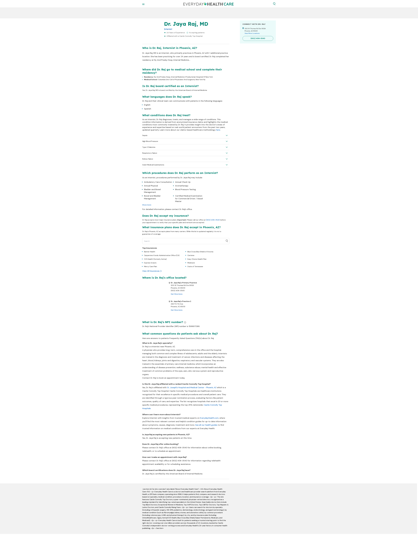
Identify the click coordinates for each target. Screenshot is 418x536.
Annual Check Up (182, 182)
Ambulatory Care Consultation (158, 182)
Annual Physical (151, 185)
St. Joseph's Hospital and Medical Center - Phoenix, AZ (191, 387)
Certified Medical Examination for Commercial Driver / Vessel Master (189, 199)
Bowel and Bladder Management (152, 197)
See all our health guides (206, 425)
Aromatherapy (181, 185)
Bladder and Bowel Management (152, 190)
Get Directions (176, 294)
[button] (274, 3)
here (218, 130)
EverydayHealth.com (209, 418)
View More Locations (252, 33)
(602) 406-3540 (213, 220)
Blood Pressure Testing (185, 189)
